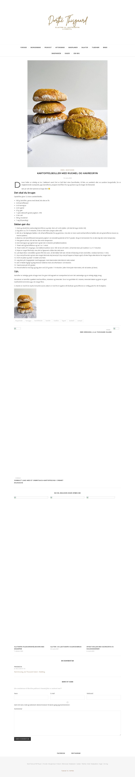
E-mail (52, 693)
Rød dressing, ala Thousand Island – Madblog (29, 672)
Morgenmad (36, 47)
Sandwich (71, 321)
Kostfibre (56, 321)
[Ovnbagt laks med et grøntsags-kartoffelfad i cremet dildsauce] (18, 401)
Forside (24, 47)
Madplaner (73, 47)
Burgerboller (19, 321)
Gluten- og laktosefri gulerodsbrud (66, 646)
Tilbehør (95, 47)
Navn (16, 693)
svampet (79, 321)
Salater (84, 47)
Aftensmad (60, 47)
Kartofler (48, 321)
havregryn (28, 321)
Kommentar (18, 709)
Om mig (77, 53)
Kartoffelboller (38, 321)
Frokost (48, 47)
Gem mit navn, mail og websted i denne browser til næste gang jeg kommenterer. (42, 705)
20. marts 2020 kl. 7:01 (19, 668)
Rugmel (64, 321)
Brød (105, 47)
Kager (67, 53)
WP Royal (38, 764)
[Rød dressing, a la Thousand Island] (117, 401)
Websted (90, 693)
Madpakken (56, 53)
